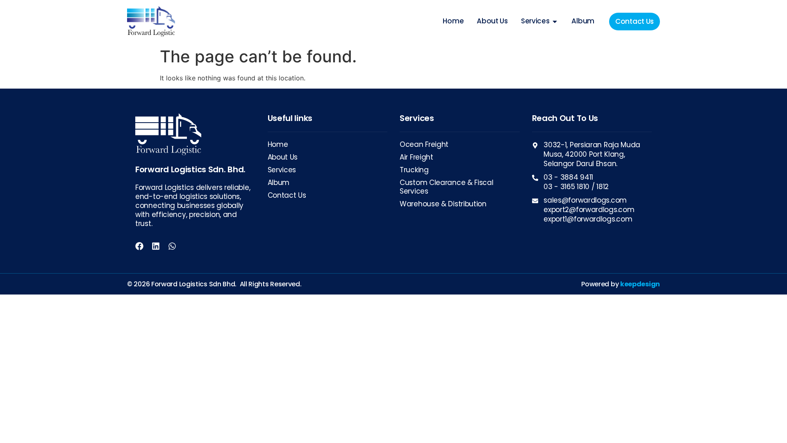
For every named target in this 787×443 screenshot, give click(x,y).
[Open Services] (554, 21)
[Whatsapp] (172, 246)
